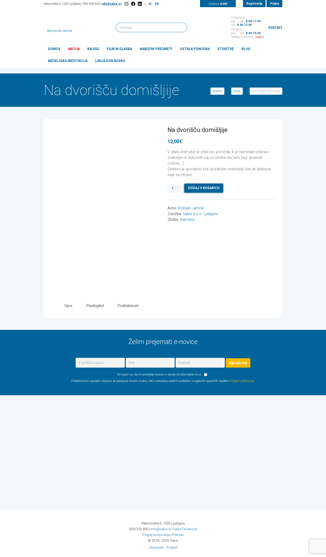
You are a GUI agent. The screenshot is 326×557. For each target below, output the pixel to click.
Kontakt (275, 27)
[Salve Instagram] (126, 3)
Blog (246, 49)
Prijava (274, 3)
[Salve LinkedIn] (139, 3)
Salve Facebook (185, 529)
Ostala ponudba (195, 49)
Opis (68, 305)
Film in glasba (119, 49)
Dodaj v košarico (204, 188)
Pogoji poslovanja (156, 535)
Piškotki (178, 535)
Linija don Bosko (110, 61)
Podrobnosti (128, 305)
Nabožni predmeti (156, 49)
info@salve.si (111, 3)
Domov (54, 49)
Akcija (74, 49)
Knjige (93, 49)
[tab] (68, 305)
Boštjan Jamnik (191, 208)
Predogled (95, 305)
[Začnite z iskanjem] (181, 27)
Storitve (225, 49)
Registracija (254, 3)
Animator (187, 219)
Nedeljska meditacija (68, 61)
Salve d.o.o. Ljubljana (200, 214)
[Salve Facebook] (133, 3)
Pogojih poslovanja (242, 381)
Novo (237, 91)
